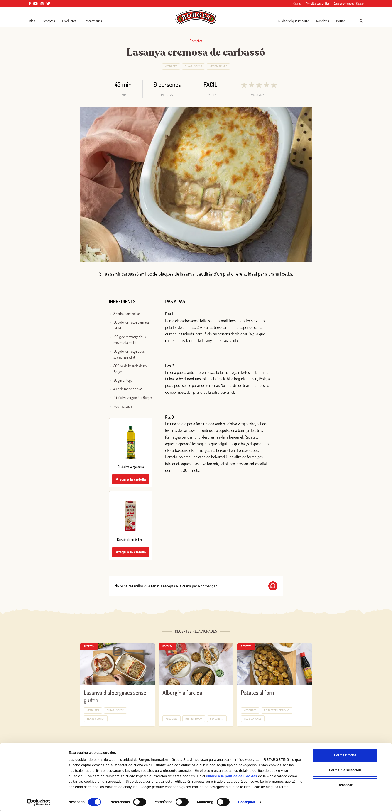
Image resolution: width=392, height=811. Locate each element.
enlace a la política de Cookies (231, 776)
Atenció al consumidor (317, 3)
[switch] (139, 802)
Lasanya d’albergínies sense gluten (115, 696)
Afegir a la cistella (131, 479)
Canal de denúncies (344, 3)
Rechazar (345, 785)
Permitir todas (345, 755)
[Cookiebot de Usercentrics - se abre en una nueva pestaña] (38, 802)
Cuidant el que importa (293, 21)
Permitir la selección (345, 770)
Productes (69, 21)
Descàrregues (92, 21)
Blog (32, 21)
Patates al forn (257, 692)
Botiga (340, 21)
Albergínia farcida (182, 692)
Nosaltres (322, 21)
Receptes (48, 21)
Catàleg (297, 3)
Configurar (246, 802)
